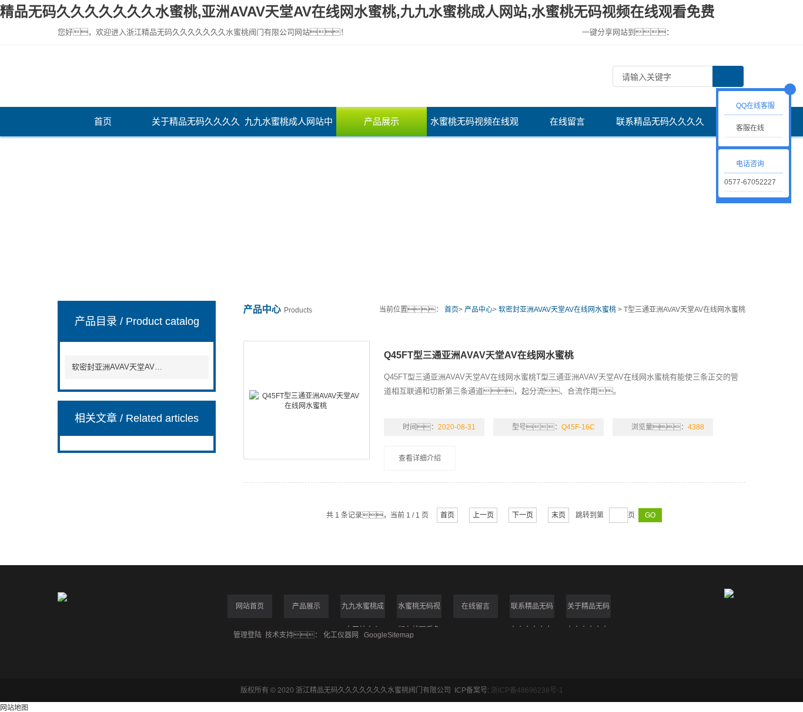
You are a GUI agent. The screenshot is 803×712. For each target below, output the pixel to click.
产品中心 (478, 309)
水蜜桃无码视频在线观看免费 (474, 126)
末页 (558, 515)
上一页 (483, 515)
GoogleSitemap (389, 635)
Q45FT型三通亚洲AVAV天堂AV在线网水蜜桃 (479, 355)
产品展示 (381, 121)
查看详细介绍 (420, 458)
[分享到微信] (699, 32)
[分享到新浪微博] (719, 32)
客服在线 (750, 128)
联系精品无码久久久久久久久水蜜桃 (660, 126)
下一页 (522, 515)
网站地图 (14, 708)
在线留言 (567, 121)
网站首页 (250, 606)
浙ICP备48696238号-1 (527, 690)
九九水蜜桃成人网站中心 (289, 126)
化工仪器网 (341, 635)
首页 (103, 121)
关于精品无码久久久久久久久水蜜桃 (196, 126)
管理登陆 (247, 635)
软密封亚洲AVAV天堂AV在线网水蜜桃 (120, 366)
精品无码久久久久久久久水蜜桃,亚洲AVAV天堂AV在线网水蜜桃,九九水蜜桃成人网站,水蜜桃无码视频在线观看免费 (357, 11)
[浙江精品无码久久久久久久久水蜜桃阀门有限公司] (322, 76)
